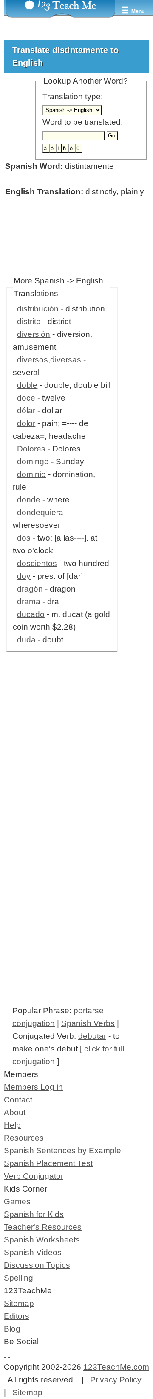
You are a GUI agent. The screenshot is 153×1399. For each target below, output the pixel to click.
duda (26, 639)
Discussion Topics (37, 1265)
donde (28, 499)
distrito (29, 321)
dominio (31, 474)
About (15, 1112)
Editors (16, 1316)
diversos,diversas (49, 359)
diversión (33, 334)
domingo (33, 461)
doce (26, 397)
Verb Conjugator (33, 1176)
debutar (92, 1036)
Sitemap (19, 1303)
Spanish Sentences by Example (62, 1150)
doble (27, 385)
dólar (26, 410)
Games (17, 1201)
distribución (38, 308)
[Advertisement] (76, 766)
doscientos (37, 563)
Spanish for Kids (34, 1214)
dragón (30, 588)
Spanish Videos (33, 1252)
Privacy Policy (116, 1379)
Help (12, 1125)
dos (24, 537)
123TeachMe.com (116, 1367)
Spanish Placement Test (48, 1163)
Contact (18, 1099)
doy (24, 576)
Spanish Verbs (88, 1023)
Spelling (18, 1277)
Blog (12, 1328)
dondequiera (40, 512)
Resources (24, 1137)
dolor (26, 423)
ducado (31, 614)
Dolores (31, 448)
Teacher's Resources (43, 1226)
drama (28, 601)
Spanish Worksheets (42, 1239)
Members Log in (33, 1086)
